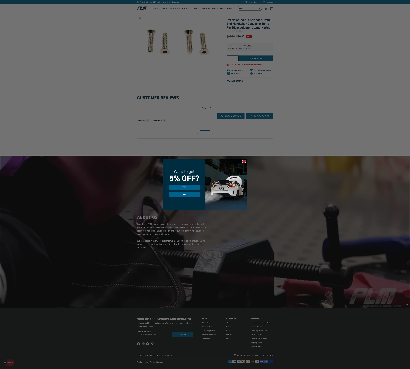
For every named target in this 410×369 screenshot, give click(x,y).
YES (184, 187)
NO (184, 194)
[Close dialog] (244, 161)
